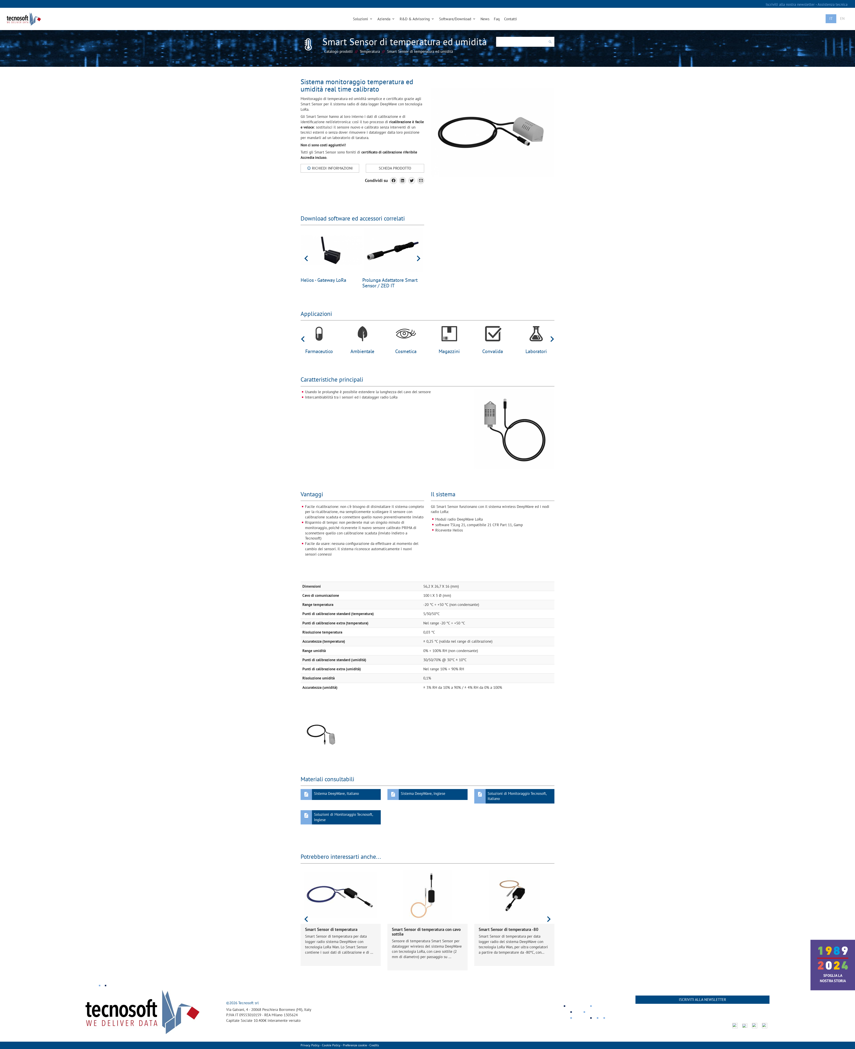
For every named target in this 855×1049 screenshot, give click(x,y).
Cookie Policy (331, 1045)
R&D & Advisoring (415, 18)
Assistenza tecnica (832, 4)
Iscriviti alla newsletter (702, 999)
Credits (374, 1045)
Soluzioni (361, 18)
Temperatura (370, 51)
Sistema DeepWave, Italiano (336, 793)
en (842, 18)
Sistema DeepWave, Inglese (423, 793)
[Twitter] (411, 180)
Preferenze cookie (355, 1045)
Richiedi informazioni (332, 168)
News (484, 18)
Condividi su (376, 180)
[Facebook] (393, 180)
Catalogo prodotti (338, 51)
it (831, 18)
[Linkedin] (402, 180)
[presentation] (306, 258)
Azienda (384, 18)
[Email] (420, 180)
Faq (497, 18)
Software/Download (455, 18)
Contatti (510, 18)
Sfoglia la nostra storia (833, 978)
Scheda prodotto (395, 168)
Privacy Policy (310, 1045)
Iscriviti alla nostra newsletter (791, 4)
